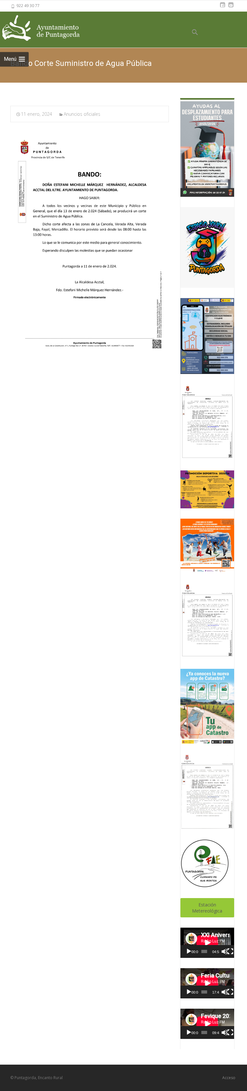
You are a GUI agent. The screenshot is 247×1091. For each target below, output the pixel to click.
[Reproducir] (189, 951)
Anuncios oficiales (82, 114)
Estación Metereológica (207, 908)
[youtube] (230, 8)
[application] (207, 943)
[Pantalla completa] (230, 951)
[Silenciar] (224, 951)
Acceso (228, 1077)
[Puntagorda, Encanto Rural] (48, 28)
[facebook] (222, 8)
